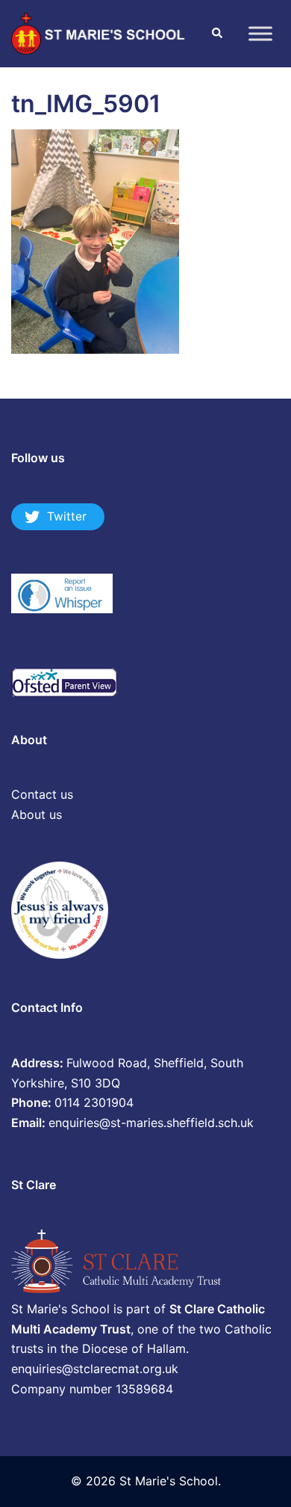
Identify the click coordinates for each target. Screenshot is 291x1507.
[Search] (216, 34)
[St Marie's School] (99, 32)
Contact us (42, 794)
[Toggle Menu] (260, 33)
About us (36, 814)
